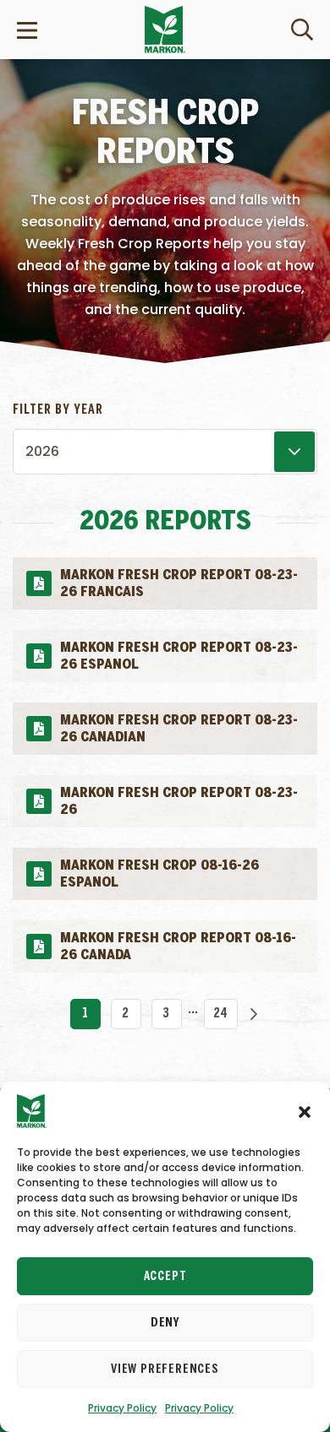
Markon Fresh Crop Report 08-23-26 (178, 795)
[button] (304, 1111)
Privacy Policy (122, 1408)
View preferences (165, 1369)
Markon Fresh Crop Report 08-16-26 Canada (177, 941)
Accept (165, 1277)
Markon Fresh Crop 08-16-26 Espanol (159, 868)
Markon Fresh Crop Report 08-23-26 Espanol (178, 650)
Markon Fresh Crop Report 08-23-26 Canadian (178, 723)
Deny (165, 1323)
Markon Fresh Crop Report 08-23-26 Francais (178, 578)
